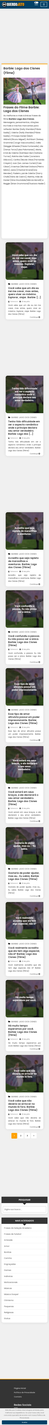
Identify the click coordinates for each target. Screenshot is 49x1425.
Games (7, 1270)
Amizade (8, 1240)
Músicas (8, 1288)
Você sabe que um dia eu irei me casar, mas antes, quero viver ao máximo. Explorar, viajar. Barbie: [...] (24, 292)
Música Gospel (11, 1294)
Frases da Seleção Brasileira (17, 1228)
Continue (34, 317)
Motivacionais (10, 1282)
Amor (7, 1246)
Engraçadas (10, 1264)
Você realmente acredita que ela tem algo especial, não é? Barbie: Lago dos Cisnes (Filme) (24, 952)
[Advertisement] (24, 36)
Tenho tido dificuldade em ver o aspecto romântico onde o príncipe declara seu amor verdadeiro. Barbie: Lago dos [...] (24, 428)
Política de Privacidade (24, 1392)
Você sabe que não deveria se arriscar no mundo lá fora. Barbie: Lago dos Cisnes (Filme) (22, 1105)
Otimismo (9, 1300)
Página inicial (20, 1388)
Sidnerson (14, 301)
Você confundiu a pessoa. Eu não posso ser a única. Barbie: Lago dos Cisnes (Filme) (24, 640)
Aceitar (24, 1422)
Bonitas (7, 1252)
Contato (18, 1396)
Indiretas (8, 1276)
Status (7, 1318)
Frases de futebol (12, 1234)
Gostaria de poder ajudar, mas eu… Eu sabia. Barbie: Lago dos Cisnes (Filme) (24, 876)
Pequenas (9, 1306)
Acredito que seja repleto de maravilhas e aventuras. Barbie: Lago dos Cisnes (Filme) (23, 562)
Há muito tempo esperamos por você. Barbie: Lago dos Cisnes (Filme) (22, 1030)
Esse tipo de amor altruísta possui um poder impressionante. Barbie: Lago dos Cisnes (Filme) (24, 718)
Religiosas (9, 1312)
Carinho (8, 1258)
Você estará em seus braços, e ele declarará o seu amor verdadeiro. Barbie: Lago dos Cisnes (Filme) (23, 798)
